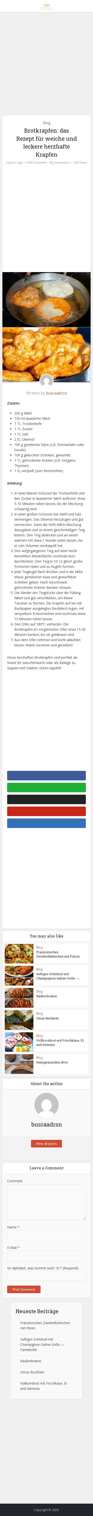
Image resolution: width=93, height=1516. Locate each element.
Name (13, 1227)
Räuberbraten (46, 996)
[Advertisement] (46, 65)
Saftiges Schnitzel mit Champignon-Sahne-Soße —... (58, 976)
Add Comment (36, 162)
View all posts (46, 1143)
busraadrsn (62, 162)
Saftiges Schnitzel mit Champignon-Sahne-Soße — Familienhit (42, 1344)
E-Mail (13, 1247)
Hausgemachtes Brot (52, 1062)
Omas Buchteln (47, 1018)
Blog (46, 122)
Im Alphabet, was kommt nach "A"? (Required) (42, 1268)
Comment (15, 1181)
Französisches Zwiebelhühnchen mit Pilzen (58, 954)
